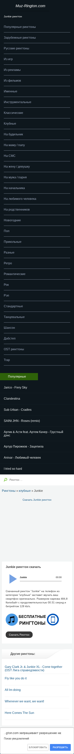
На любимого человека (20, 198)
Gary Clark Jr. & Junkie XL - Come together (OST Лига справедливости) (33, 668)
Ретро (8, 263)
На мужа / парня (15, 177)
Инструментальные (17, 102)
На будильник (13, 134)
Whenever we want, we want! (24, 701)
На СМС (10, 155)
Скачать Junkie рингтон (37, 499)
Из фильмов (12, 80)
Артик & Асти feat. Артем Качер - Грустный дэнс (33, 433)
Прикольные (12, 241)
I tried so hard (13, 468)
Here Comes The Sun (19, 712)
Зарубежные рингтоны (20, 37)
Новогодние (12, 220)
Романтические (14, 274)
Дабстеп (10, 338)
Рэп (6, 295)
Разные (9, 252)
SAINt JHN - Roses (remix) (22, 420)
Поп (6, 231)
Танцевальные (14, 317)
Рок (6, 284)
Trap (7, 360)
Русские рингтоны (16, 48)
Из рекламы (12, 69)
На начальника (14, 188)
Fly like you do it (16, 678)
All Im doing (13, 689)
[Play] (11, 576)
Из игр (8, 59)
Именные (10, 91)
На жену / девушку (17, 166)
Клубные (10, 123)
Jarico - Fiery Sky (15, 387)
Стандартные (13, 306)
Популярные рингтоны (20, 26)
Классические (13, 112)
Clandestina (12, 398)
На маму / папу (14, 145)
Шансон (9, 327)
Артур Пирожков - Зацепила (23, 446)
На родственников (17, 209)
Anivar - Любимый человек (22, 457)
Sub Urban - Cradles (17, 409)
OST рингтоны (14, 349)
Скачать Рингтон (19, 634)
